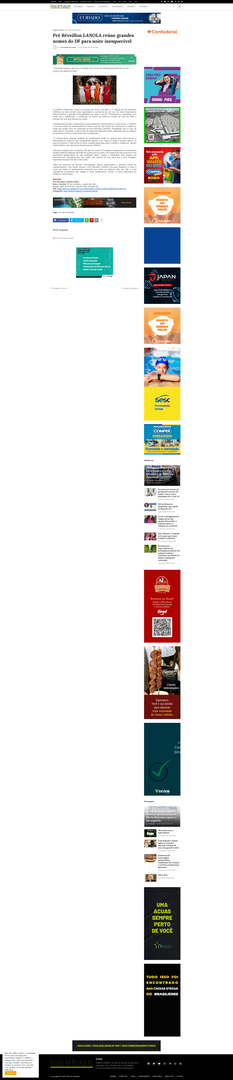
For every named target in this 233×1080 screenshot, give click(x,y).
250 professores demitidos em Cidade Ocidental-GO (168, 506)
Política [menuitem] (103, 6)
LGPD (133, 1076)
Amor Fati (162, 875)
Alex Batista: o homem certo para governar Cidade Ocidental (168, 535)
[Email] (96, 220)
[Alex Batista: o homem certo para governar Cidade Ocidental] (150, 536)
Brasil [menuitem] (90, 6)
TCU (114, 2)
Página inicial (58, 30)
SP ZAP (180, 1076)
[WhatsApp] (87, 220)
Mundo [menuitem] (130, 6)
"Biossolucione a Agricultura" (165, 831)
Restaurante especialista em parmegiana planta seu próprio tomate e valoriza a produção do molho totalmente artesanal (169, 553)
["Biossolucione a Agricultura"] (150, 833)
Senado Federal (86, 2)
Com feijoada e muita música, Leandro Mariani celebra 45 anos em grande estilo (168, 844)
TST (130, 2)
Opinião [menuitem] (143, 6)
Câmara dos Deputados (102, 2)
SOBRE (113, 1076)
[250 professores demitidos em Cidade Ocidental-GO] (150, 507)
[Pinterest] (92, 220)
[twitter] (165, 1)
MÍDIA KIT (169, 1076)
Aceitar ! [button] (10, 1073)
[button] (173, 6)
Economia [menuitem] (117, 6)
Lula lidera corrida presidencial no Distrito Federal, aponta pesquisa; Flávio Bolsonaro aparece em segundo (161, 814)
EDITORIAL (157, 1076)
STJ (119, 2)
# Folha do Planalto (73, 30)
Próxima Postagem (130, 288)
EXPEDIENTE (144, 1076)
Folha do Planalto (73, 1076)
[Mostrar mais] (101, 220)
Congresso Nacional (71, 2)
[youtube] (172, 1)
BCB (135, 2)
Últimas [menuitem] (78, 6)
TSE (124, 2)
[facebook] (148, 1064)
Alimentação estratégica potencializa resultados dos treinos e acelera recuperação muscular (168, 861)
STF (60, 2)
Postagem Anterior (59, 288)
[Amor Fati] (150, 878)
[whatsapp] (175, 1)
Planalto (53, 2)
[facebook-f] (161, 1)
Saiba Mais (9, 1070)
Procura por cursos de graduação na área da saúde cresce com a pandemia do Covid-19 (168, 493)
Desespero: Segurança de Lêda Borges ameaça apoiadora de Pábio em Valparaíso (161, 472)
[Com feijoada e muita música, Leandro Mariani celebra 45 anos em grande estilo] (150, 843)
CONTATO (123, 1076)
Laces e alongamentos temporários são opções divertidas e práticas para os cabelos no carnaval (168, 521)
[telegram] (178, 1)
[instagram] (168, 1)
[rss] (182, 1)
